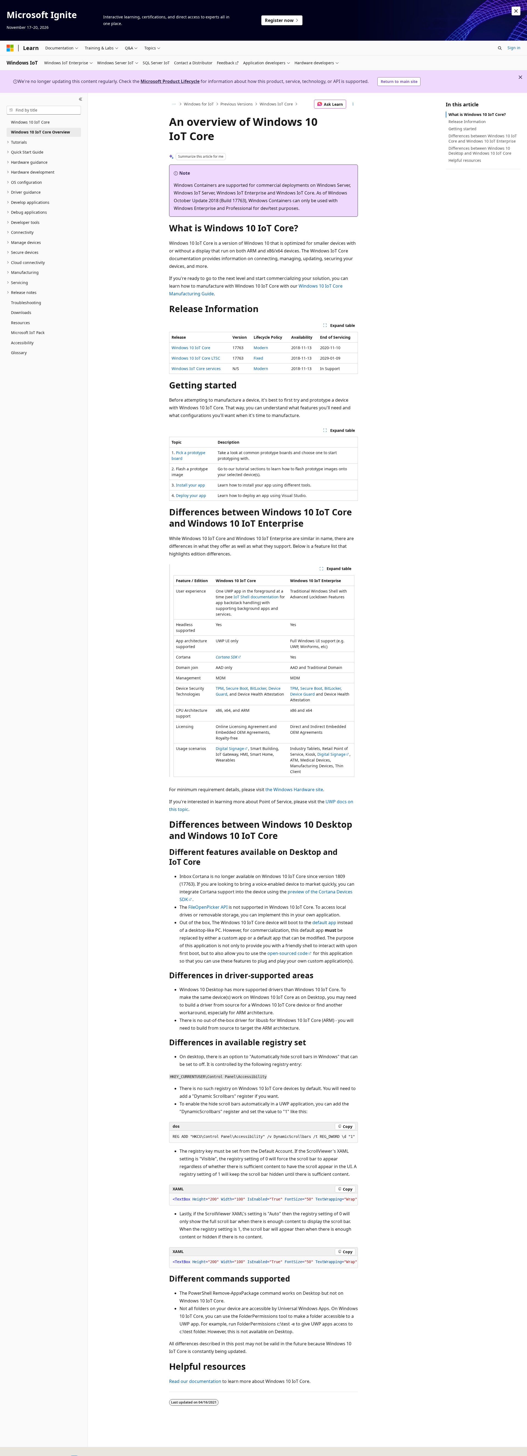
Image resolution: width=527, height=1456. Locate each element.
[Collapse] (80, 99)
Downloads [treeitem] (21, 312)
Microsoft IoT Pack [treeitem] (27, 332)
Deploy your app (191, 495)
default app (324, 922)
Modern (261, 347)
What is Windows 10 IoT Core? (477, 114)
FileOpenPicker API (208, 907)
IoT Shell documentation (256, 596)
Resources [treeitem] (20, 322)
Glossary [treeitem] (19, 352)
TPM (220, 688)
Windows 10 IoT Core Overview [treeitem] (40, 132)
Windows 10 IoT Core (191, 347)
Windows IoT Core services (196, 368)
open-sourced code (287, 953)
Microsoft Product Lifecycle (170, 81)
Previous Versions (236, 104)
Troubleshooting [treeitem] (26, 302)
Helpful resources (464, 160)
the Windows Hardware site (294, 790)
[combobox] (44, 110)
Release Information (467, 121)
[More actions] (353, 104)
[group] (263, 1199)
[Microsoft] (10, 48)
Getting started (462, 128)
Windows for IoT (199, 104)
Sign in (514, 47)
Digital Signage (230, 748)
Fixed (258, 358)
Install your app (190, 485)
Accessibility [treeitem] (22, 342)
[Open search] (499, 48)
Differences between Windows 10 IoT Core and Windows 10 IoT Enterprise (482, 138)
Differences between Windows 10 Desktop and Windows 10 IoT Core (479, 151)
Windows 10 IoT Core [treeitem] (30, 122)
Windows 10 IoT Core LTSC (196, 358)
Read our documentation (195, 1381)
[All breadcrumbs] (174, 104)
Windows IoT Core (276, 104)
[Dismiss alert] (516, 11)
